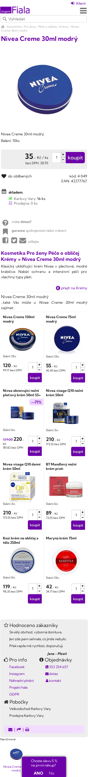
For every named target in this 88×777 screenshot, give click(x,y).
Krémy (63, 26)
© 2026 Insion (79, 733)
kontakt (55, 680)
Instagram (17, 674)
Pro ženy (30, 26)
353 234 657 (58, 667)
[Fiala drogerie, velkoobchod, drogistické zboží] (3, 26)
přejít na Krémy (73, 288)
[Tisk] (27, 730)
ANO (38, 773)
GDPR (14, 694)
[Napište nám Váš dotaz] (10, 730)
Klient (80, 3)
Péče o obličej (47, 26)
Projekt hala (18, 687)
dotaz (53, 674)
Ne (51, 773)
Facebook (17, 667)
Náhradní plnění (21, 680)
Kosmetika (14, 26)
